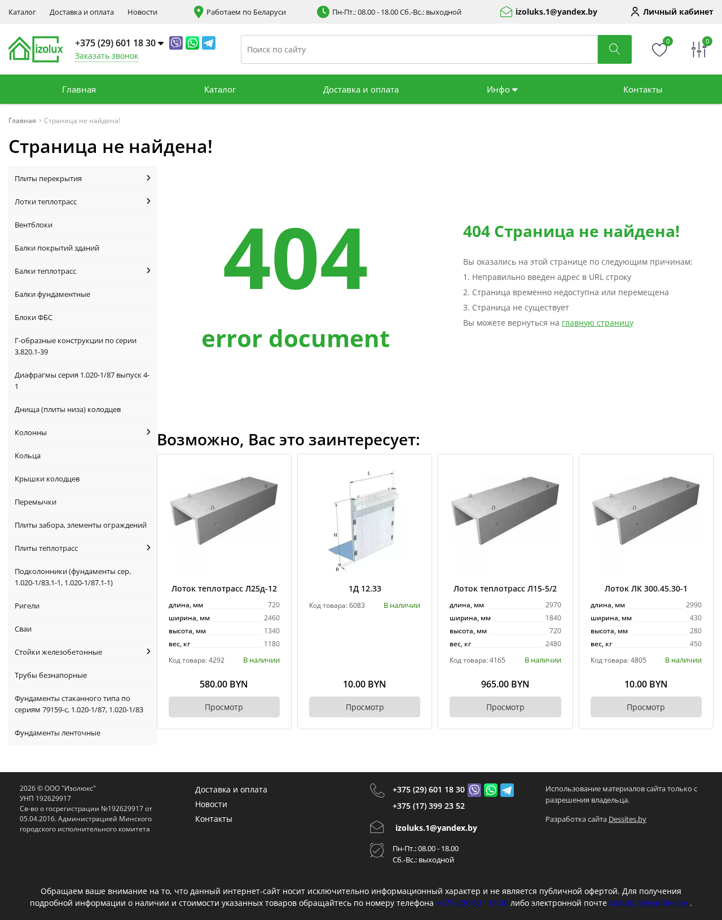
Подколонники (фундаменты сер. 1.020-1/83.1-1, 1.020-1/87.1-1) (73, 577)
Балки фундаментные (52, 294)
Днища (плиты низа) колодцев (68, 409)
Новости (142, 12)
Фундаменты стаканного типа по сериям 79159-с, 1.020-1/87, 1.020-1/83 (79, 704)
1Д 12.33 (365, 588)
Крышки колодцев (47, 479)
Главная (79, 89)
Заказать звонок (106, 55)
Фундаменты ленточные (57, 733)
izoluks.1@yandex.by (556, 12)
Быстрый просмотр (224, 521)
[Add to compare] (272, 492)
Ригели (27, 606)
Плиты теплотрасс (46, 548)
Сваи (23, 629)
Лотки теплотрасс (46, 201)
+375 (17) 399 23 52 (429, 805)
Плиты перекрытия (48, 178)
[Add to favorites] (272, 473)
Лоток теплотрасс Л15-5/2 (505, 588)
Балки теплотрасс (45, 271)
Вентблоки (33, 225)
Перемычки (35, 502)
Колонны (31, 432)
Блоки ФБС (33, 317)
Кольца (28, 455)
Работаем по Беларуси (246, 12)
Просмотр (224, 707)
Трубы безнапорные (51, 675)
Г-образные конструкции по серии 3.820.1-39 (76, 346)
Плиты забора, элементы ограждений (81, 525)
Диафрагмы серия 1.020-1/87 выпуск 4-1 (82, 380)
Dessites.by (627, 819)
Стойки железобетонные (58, 652)
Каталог (22, 12)
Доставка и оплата (82, 12)
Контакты (643, 89)
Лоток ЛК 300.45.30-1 (646, 588)
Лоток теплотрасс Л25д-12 (224, 588)
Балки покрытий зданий (57, 248)
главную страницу (597, 322)
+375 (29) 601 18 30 (429, 789)
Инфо (499, 89)
